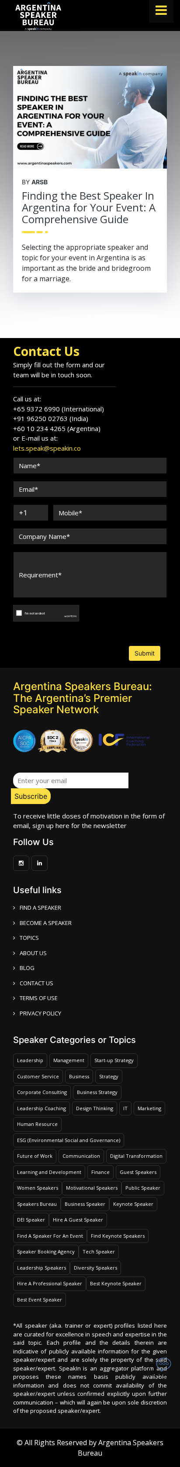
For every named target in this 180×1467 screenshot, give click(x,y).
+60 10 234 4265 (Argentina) (56, 428)
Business (79, 1076)
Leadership (30, 1060)
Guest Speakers (138, 1172)
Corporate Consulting (42, 1092)
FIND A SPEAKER (40, 907)
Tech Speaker (99, 1251)
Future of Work (34, 1156)
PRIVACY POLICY (40, 1013)
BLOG (27, 968)
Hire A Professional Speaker (49, 1283)
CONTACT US (36, 983)
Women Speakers (37, 1187)
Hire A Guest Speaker (78, 1219)
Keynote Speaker (133, 1204)
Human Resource (37, 1124)
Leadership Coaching (41, 1108)
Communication (81, 1156)
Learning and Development (49, 1172)
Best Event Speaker (39, 1299)
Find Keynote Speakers (118, 1235)
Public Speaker (142, 1187)
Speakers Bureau (37, 1204)
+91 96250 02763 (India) (50, 418)
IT (125, 1108)
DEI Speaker (31, 1219)
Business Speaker (85, 1204)
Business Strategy (97, 1092)
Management (68, 1060)
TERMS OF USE (39, 998)
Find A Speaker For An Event (50, 1235)
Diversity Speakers (95, 1267)
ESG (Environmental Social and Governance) (68, 1140)
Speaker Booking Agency (46, 1251)
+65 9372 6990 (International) (58, 408)
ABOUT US (33, 953)
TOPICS (29, 938)
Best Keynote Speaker (116, 1283)
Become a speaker (46, 923)
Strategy (108, 1076)
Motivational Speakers (92, 1187)
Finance (100, 1172)
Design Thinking (94, 1108)
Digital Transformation (136, 1156)
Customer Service (38, 1076)
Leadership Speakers (41, 1267)
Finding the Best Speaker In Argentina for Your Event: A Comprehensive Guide (89, 207)
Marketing (149, 1108)
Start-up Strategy (114, 1060)
